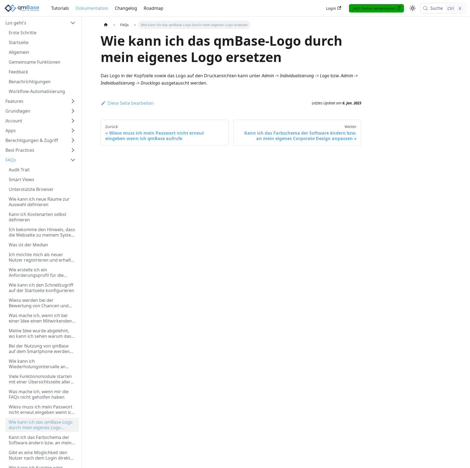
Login (331, 8)
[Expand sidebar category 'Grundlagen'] (73, 111)
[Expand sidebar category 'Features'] (73, 101)
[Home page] (106, 25)
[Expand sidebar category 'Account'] (73, 120)
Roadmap (153, 8)
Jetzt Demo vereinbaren (373, 8)
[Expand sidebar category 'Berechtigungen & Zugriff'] (73, 140)
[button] (40, 130)
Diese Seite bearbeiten (130, 103)
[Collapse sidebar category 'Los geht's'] (73, 22)
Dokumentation (92, 8)
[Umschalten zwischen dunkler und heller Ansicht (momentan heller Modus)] (412, 8)
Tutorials (60, 8)
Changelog (126, 8)
